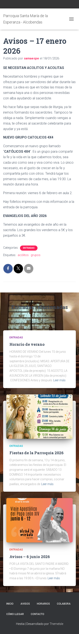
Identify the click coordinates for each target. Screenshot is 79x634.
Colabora (64, 603)
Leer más (59, 380)
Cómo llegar (15, 614)
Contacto (37, 614)
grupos (35, 255)
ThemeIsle (56, 624)
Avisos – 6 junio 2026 (29, 556)
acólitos (23, 255)
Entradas (29, 248)
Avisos (25, 603)
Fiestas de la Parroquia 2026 (36, 452)
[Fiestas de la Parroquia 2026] (39, 416)
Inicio (9, 603)
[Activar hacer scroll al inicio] (70, 625)
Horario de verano (27, 344)
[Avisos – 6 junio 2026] (39, 520)
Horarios (43, 603)
